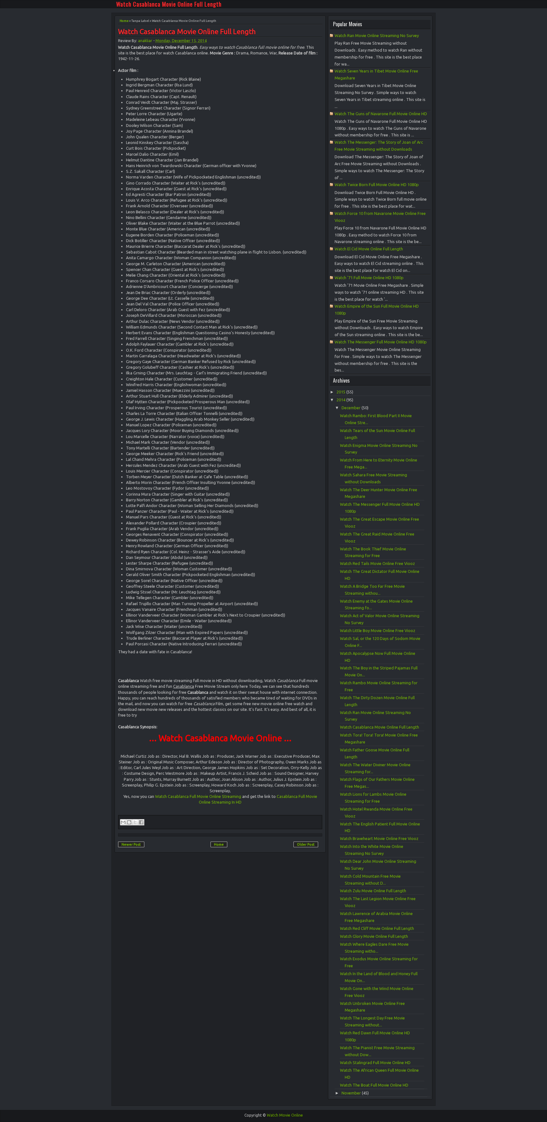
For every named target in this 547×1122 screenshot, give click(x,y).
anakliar (145, 41)
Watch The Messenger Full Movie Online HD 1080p (381, 342)
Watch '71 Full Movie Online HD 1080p (369, 277)
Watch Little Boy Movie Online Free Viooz (377, 630)
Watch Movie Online (285, 1115)
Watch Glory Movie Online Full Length (374, 936)
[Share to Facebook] (141, 822)
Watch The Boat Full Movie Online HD (374, 1085)
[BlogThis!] (129, 822)
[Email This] (123, 822)
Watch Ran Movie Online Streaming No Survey (377, 35)
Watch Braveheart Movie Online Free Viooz (379, 838)
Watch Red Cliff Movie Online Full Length (377, 928)
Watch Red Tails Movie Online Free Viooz (377, 563)
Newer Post (131, 844)
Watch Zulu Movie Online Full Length (373, 890)
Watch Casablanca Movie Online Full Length (169, 4)
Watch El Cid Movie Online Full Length (369, 249)
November (352, 1093)
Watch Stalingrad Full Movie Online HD (375, 1062)
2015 (341, 392)
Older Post (306, 844)
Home (124, 20)
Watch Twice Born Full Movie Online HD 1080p (377, 184)
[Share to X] (135, 822)
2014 (341, 400)
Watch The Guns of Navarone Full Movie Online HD (381, 113)
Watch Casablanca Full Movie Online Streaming (198, 796)
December (352, 407)
